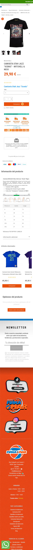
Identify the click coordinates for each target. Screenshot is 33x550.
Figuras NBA (16, 526)
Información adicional (10, 237)
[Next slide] (29, 34)
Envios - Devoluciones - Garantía (16, 542)
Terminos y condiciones (16, 547)
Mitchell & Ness (7, 60)
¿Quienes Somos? (16, 544)
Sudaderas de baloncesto (16, 524)
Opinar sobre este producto (16, 310)
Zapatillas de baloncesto (16, 514)
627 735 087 (15, 469)
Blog (16, 531)
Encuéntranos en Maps (15, 473)
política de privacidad (19, 360)
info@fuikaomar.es (16, 471)
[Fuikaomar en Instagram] (16, 425)
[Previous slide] (4, 34)
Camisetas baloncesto (16, 519)
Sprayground (16, 521)
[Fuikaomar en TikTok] (16, 385)
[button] (3, 53)
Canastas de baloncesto (16, 509)
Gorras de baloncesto (16, 528)
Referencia (6, 231)
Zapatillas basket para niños (16, 517)
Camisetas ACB (16, 512)
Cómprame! (16, 104)
